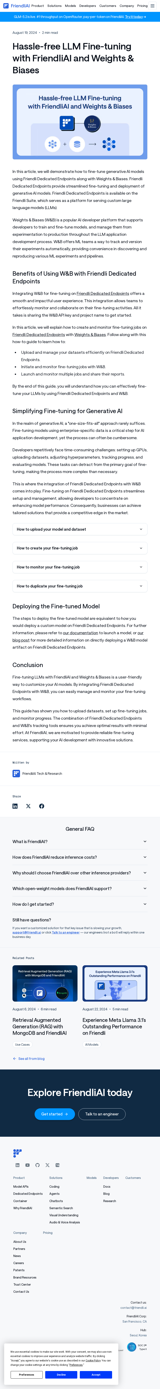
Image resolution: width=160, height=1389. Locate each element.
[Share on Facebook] (41, 806)
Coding (54, 1186)
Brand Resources (24, 1277)
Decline (61, 1374)
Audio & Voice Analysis (64, 1222)
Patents (19, 1270)
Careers (18, 1263)
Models (70, 6)
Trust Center (22, 1284)
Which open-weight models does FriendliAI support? (62, 888)
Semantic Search (61, 1208)
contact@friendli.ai (133, 1307)
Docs (106, 1186)
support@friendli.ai (26, 932)
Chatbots (56, 1201)
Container (20, 1201)
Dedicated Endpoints (28, 1193)
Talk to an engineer (66, 932)
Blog (106, 1193)
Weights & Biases (90, 334)
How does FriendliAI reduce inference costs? (54, 857)
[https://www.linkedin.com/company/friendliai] (17, 1165)
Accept (96, 1374)
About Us (19, 1241)
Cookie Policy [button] (93, 1360)
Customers (107, 6)
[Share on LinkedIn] (15, 806)
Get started (51, 1114)
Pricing (142, 6)
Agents (54, 1193)
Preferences (26, 1374)
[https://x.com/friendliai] (47, 1165)
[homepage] (80, 1153)
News (17, 1256)
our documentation (80, 632)
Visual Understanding (63, 1215)
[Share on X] (28, 806)
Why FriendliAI (22, 1208)
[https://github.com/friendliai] (37, 1165)
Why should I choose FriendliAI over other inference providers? (71, 872)
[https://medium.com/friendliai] (57, 1165)
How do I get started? (33, 904)
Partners (19, 1249)
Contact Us (21, 1291)
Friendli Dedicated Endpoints (103, 293)
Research (109, 1201)
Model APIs (21, 1186)
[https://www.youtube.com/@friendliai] (27, 1165)
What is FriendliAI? (30, 841)
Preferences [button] (76, 1365)
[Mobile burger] (152, 6)
